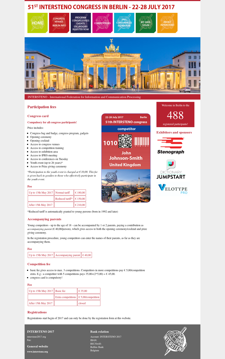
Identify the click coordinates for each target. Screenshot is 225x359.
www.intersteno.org (37, 351)
